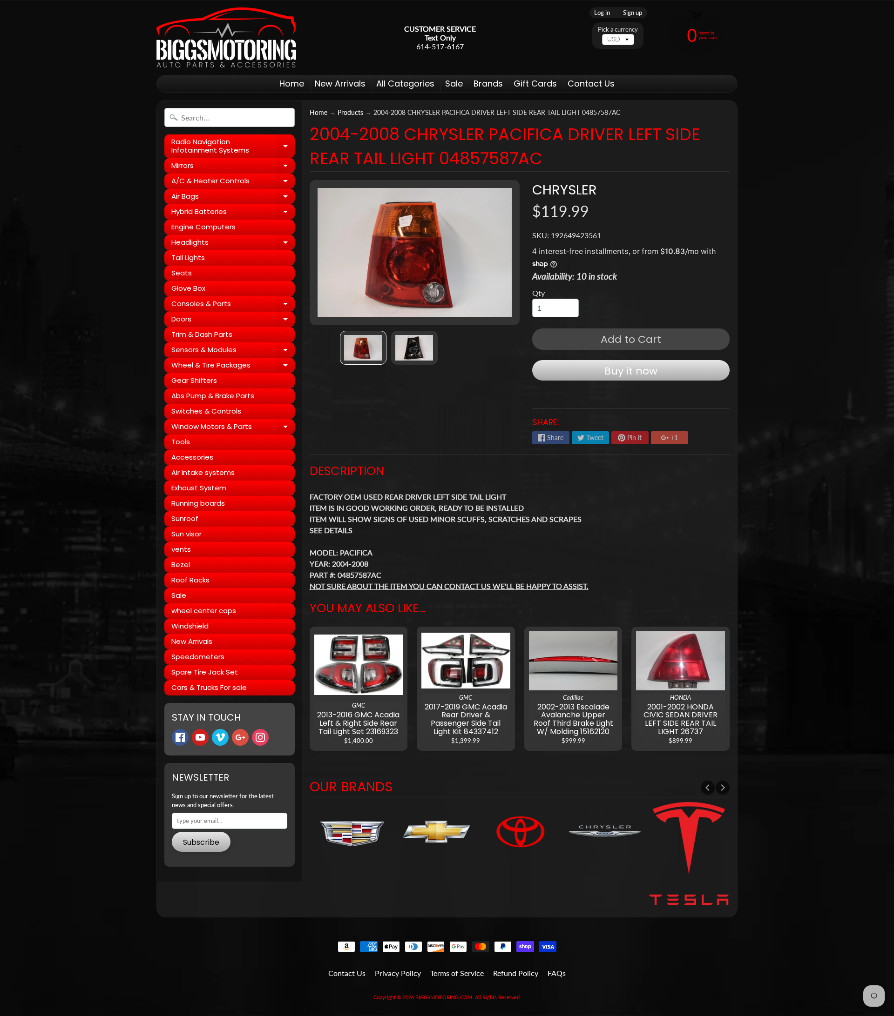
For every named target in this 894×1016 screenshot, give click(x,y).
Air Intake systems (203, 472)
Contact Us (591, 83)
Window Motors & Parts (233, 427)
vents (181, 549)
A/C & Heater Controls (233, 182)
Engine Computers (203, 227)
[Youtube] (200, 737)
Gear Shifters (194, 380)
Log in (602, 13)
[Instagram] (260, 737)
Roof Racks (190, 580)
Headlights (233, 243)
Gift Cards (535, 83)
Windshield (190, 626)
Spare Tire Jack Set (204, 672)
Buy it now (630, 371)
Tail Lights (188, 257)
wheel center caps (203, 610)
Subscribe (201, 842)
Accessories (192, 457)
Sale (454, 83)
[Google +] (240, 737)
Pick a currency (618, 29)
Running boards (198, 503)
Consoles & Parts (233, 305)
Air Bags (233, 197)
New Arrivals (340, 83)
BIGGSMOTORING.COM (443, 997)
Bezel (180, 564)
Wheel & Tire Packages (233, 366)
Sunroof (184, 518)
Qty (538, 292)
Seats (181, 273)
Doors (233, 320)
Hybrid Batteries (233, 213)
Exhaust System (198, 488)
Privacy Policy (398, 973)
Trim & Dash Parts (201, 334)
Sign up (632, 13)
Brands (488, 83)
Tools (180, 442)
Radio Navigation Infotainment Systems (233, 146)
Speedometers (197, 657)
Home (291, 83)
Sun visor (186, 534)
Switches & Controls (206, 411)
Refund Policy (515, 973)
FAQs (557, 973)
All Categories (405, 83)
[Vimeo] (220, 737)
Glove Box (188, 288)
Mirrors (233, 167)
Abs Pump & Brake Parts (212, 396)
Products (350, 112)
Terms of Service (457, 973)
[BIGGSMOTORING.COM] (226, 37)
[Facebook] (180, 737)
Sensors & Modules (233, 351)
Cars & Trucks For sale (209, 687)
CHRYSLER (564, 189)
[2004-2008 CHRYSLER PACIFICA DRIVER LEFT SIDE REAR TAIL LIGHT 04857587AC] (363, 348)
